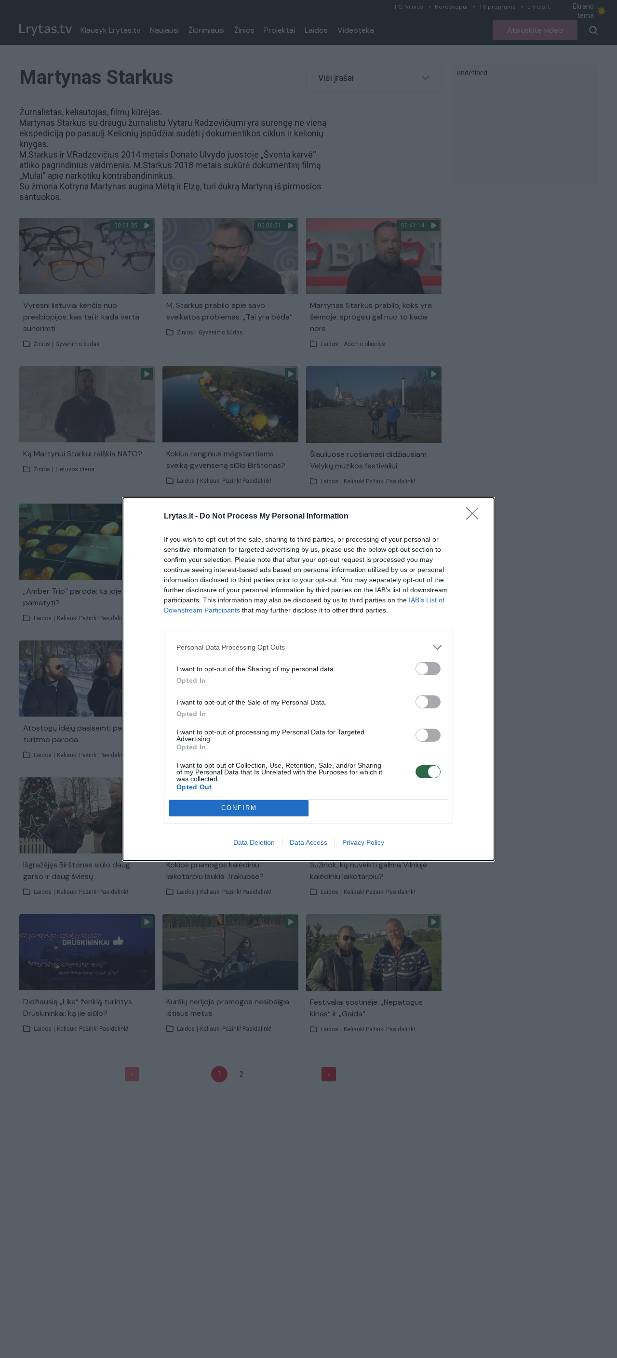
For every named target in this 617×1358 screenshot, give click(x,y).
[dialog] (308, 679)
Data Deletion (254, 842)
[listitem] (308, 647)
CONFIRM (239, 808)
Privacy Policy (363, 842)
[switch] (428, 668)
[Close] (475, 516)
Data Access (308, 842)
